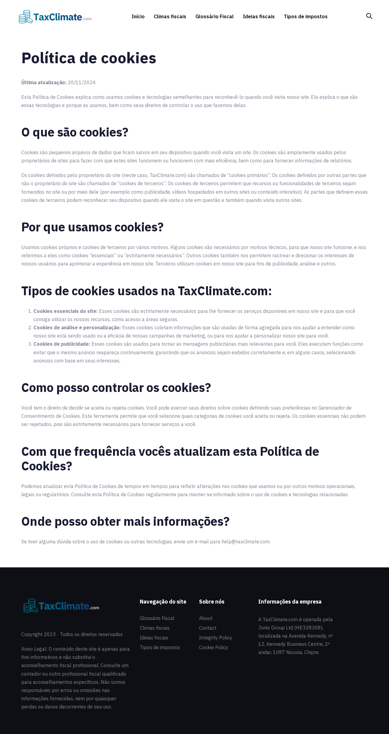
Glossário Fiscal (157, 618)
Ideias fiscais (154, 638)
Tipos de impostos (160, 647)
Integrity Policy (215, 638)
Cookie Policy (213, 647)
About (205, 618)
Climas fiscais (155, 628)
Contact (207, 628)
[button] (369, 16)
